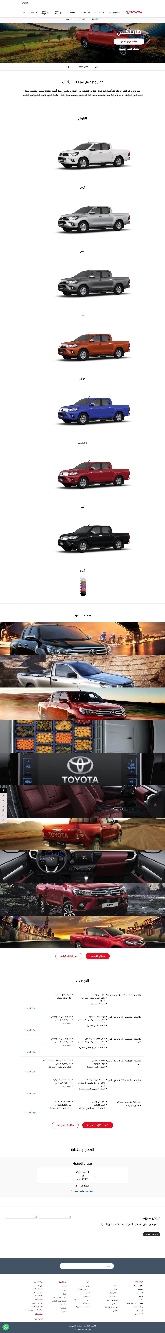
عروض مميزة (86, 1285)
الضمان (88, 1292)
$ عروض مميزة (152, 1234)
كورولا (141, 1296)
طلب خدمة (86, 1303)
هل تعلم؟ (63, 1308)
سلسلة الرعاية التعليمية (58, 1301)
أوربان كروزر (139, 1310)
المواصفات (69, 19)
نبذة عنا (64, 1290)
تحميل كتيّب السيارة (128, 49)
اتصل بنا (63, 1311)
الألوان (97, 66)
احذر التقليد (62, 1304)
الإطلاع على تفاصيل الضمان (83, 1191)
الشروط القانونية (90, 1326)
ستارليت (140, 1289)
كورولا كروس (139, 1314)
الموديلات (69, 66)
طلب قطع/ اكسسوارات (83, 1306)
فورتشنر (115, 1289)
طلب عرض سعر (129, 41)
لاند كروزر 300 (113, 1296)
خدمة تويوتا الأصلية (84, 1289)
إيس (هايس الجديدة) (111, 1307)
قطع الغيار (86, 1296)
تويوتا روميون (138, 1307)
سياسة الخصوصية (75, 1326)
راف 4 (116, 1285)
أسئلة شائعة (38, 1314)
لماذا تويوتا (62, 1282)
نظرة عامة (96, 19)
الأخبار (64, 1294)
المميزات (83, 19)
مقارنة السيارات (65, 1125)
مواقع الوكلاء (98, 956)
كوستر (115, 1310)
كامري (141, 1299)
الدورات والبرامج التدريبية (58, 1297)
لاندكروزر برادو (113, 1292)
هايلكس (115, 1303)
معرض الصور (83, 66)
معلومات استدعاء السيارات (81, 1299)
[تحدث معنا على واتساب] (6, 1327)
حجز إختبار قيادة (68, 956)
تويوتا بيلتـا (139, 1292)
